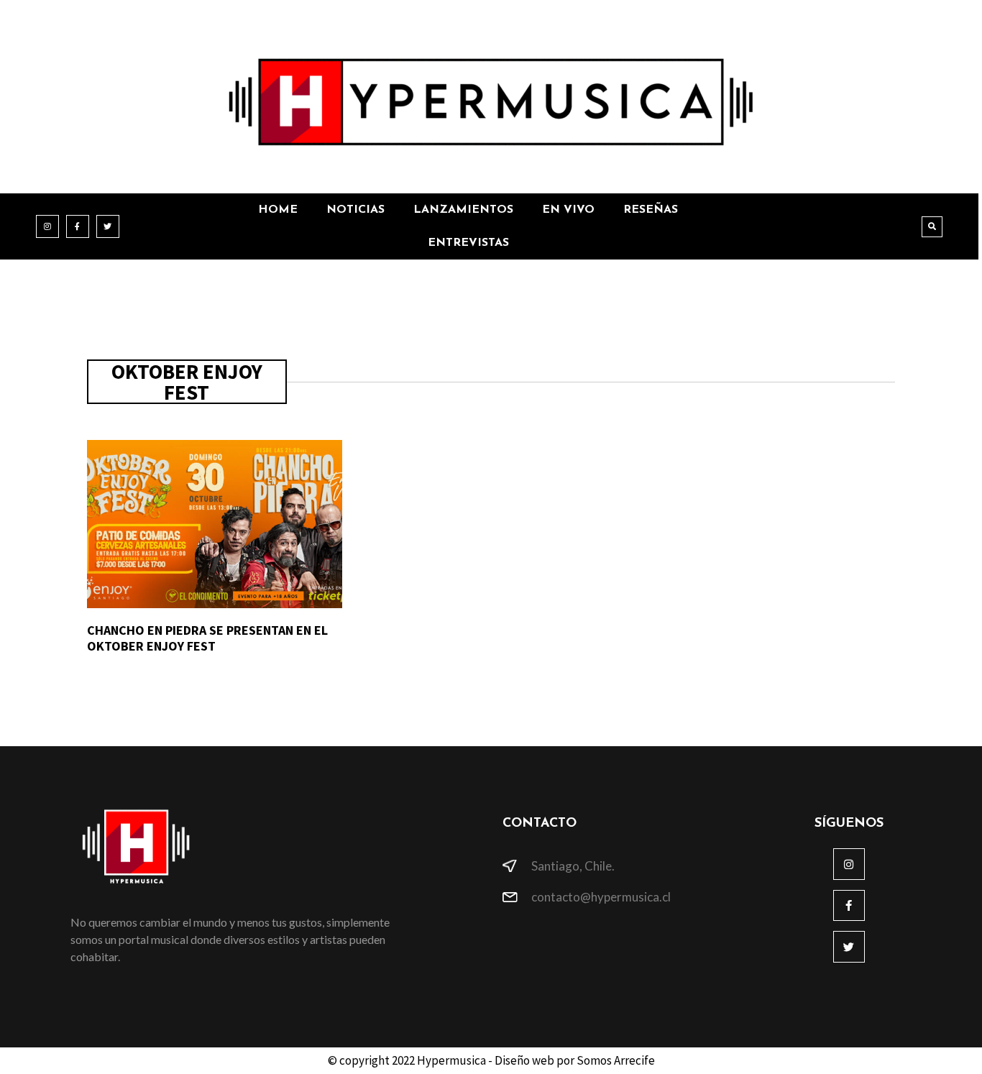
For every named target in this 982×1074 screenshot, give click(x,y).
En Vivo (568, 210)
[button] (932, 226)
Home (278, 210)
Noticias (355, 210)
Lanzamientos (463, 210)
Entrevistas (468, 243)
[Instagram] (47, 226)
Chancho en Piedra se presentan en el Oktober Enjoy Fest (207, 638)
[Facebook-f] (77, 226)
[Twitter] (107, 226)
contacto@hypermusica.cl (601, 896)
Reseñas (650, 210)
